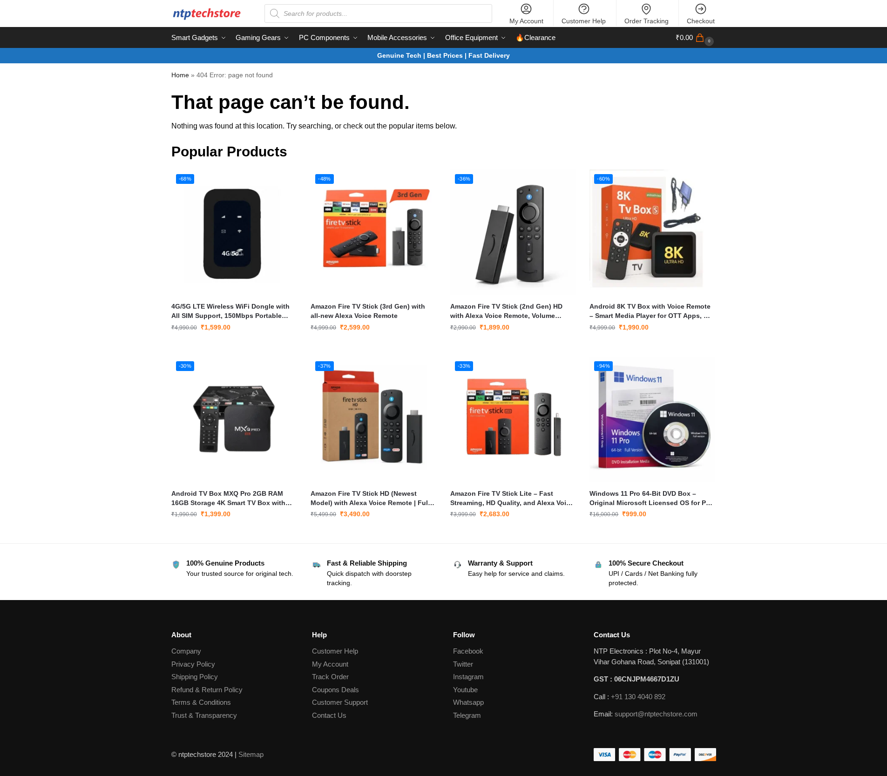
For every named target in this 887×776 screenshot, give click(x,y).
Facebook (468, 651)
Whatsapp (468, 702)
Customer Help (584, 21)
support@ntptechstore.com (656, 714)
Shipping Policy (194, 677)
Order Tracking (646, 21)
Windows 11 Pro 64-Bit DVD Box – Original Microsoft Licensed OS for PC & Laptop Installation (650, 498)
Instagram (468, 677)
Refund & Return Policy (207, 690)
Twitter (463, 664)
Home (180, 75)
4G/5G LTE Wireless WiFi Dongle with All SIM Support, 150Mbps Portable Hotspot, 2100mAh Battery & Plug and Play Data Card (231, 311)
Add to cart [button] (233, 347)
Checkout (701, 21)
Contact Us (329, 715)
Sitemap (251, 754)
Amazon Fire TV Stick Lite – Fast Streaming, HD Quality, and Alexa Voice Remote (512, 498)
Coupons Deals (336, 690)
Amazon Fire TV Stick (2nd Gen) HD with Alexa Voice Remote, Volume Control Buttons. (506, 311)
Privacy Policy (193, 664)
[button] (696, 37)
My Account (526, 21)
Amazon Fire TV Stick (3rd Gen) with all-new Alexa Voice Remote (368, 311)
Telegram (467, 715)
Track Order (330, 677)
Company (186, 651)
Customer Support (340, 702)
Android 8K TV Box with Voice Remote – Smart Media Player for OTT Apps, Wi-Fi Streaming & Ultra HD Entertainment (651, 311)
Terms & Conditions (201, 702)
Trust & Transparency (204, 715)
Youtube (465, 690)
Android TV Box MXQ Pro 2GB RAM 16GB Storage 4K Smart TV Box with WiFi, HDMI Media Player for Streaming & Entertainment (232, 498)
